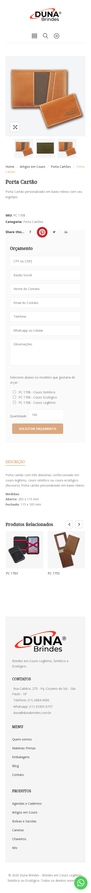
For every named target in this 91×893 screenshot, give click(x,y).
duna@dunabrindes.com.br (32, 713)
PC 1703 (12, 573)
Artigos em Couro (32, 166)
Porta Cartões (61, 166)
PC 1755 (54, 573)
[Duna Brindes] (45, 14)
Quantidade (19, 416)
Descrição (15, 461)
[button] (80, 882)
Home (10, 166)
